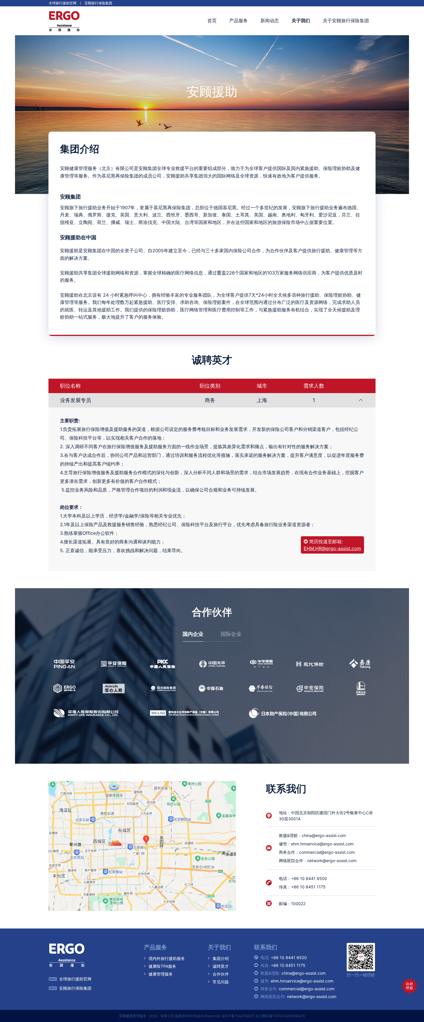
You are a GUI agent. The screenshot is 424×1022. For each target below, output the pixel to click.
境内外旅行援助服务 (167, 958)
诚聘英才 (221, 966)
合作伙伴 (221, 973)
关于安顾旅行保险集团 (346, 20)
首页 (212, 20)
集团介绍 (221, 958)
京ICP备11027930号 (238, 1016)
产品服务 (238, 20)
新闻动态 (269, 20)
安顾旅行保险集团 (98, 3)
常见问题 (221, 981)
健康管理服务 (161, 973)
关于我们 (301, 20)
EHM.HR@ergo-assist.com (332, 548)
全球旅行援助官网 (62, 3)
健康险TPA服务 (162, 966)
